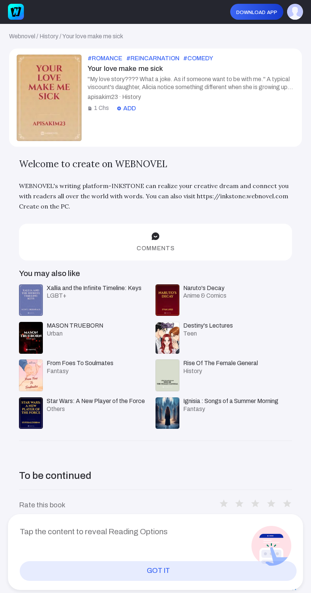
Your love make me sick (92, 36)
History (48, 36)
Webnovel (22, 36)
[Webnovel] (16, 12)
